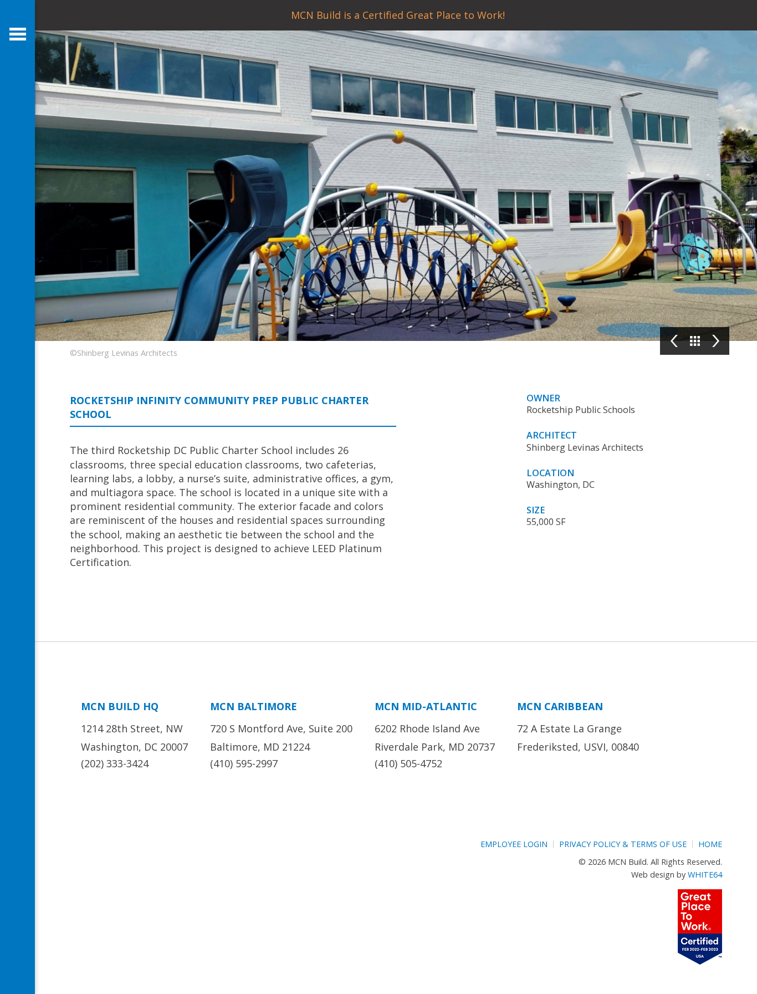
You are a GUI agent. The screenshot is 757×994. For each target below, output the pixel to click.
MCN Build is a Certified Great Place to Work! (398, 15)
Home (710, 844)
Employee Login (514, 844)
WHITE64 (705, 874)
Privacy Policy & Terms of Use (623, 844)
